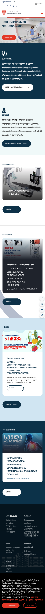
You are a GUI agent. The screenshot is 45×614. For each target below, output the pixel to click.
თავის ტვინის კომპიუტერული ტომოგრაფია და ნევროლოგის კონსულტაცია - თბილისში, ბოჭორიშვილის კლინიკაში (22, 468)
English (8, 569)
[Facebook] (41, 298)
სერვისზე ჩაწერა (10, 551)
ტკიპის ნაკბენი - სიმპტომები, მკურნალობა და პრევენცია (22, 363)
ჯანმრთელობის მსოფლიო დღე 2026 (22, 270)
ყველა (9, 209)
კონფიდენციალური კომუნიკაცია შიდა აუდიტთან (31, 534)
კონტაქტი (28, 529)
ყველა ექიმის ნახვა (13, 143)
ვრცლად (8, 37)
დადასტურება (10, 605)
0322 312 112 (7, 2)
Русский (9, 572)
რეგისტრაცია (30, 554)
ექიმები (27, 523)
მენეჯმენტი (11, 520)
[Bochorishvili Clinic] (11, 12)
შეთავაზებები (30, 526)
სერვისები (29, 520)
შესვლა (27, 551)
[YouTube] (41, 309)
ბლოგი (9, 529)
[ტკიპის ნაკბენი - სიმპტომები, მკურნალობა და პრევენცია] (22, 341)
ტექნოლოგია (11, 526)
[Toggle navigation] (41, 13)
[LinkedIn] (41, 303)
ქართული (39, 4)
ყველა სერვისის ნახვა (14, 87)
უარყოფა (30, 605)
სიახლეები (10, 532)
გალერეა (10, 523)
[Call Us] (41, 315)
